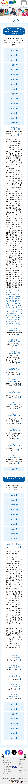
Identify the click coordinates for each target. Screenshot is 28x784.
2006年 (13, 113)
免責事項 (21, 763)
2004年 (13, 733)
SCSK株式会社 (22, 759)
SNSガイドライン (23, 768)
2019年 (13, 50)
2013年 (13, 79)
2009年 (13, 99)
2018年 (13, 55)
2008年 (13, 103)
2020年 (13, 495)
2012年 (13, 84)
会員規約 (21, 767)
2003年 (13, 469)
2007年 (13, 108)
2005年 (13, 118)
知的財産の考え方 (22, 770)
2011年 (13, 89)
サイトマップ (21, 774)
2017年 (13, 60)
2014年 (13, 74)
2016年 (13, 65)
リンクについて (22, 772)
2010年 (13, 94)
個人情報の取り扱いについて (22, 765)
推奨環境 (21, 761)
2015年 (13, 70)
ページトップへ (19, 781)
